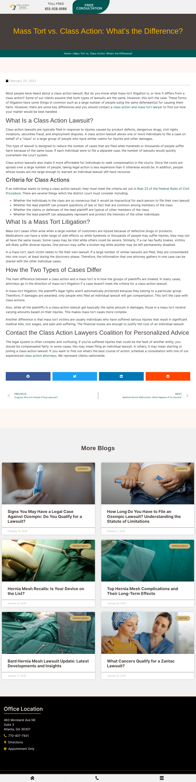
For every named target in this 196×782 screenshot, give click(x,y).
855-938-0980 (56, 8)
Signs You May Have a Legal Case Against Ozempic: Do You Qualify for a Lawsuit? (45, 516)
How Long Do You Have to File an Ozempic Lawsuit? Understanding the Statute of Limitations (144, 516)
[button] (28, 376)
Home (67, 53)
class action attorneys (40, 355)
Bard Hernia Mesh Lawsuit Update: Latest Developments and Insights (48, 663)
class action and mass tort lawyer (137, 107)
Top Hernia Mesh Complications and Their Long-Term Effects (142, 591)
